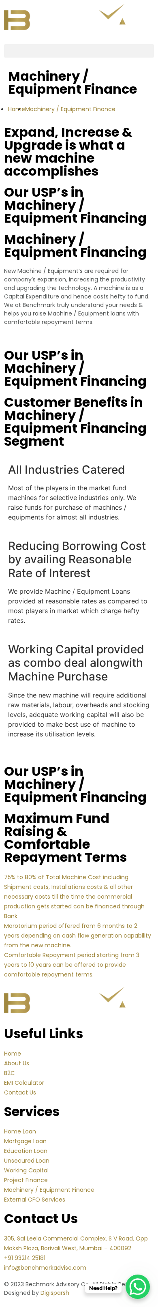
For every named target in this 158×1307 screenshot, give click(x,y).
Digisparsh (55, 1293)
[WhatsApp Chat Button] (138, 1287)
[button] (79, 51)
